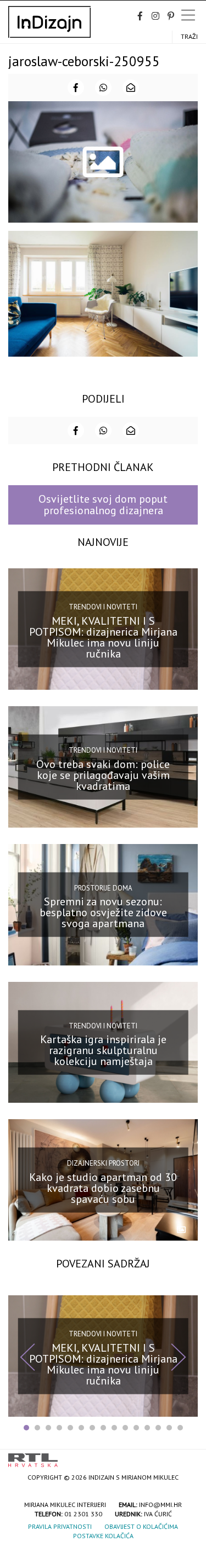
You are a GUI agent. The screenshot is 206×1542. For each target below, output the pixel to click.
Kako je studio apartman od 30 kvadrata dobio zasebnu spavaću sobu (103, 1188)
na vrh (187, 1456)
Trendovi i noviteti (103, 607)
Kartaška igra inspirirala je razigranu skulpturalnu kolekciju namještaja (103, 1050)
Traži (189, 36)
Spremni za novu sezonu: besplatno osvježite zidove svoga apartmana (103, 912)
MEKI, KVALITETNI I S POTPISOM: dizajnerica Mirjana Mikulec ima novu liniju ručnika (103, 637)
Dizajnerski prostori (103, 1163)
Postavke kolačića (103, 1536)
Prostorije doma (103, 888)
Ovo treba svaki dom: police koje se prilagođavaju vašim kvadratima (103, 775)
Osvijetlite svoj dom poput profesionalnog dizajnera (103, 504)
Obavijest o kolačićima (141, 1526)
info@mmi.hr (160, 1504)
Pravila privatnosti (60, 1526)
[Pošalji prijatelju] (131, 87)
